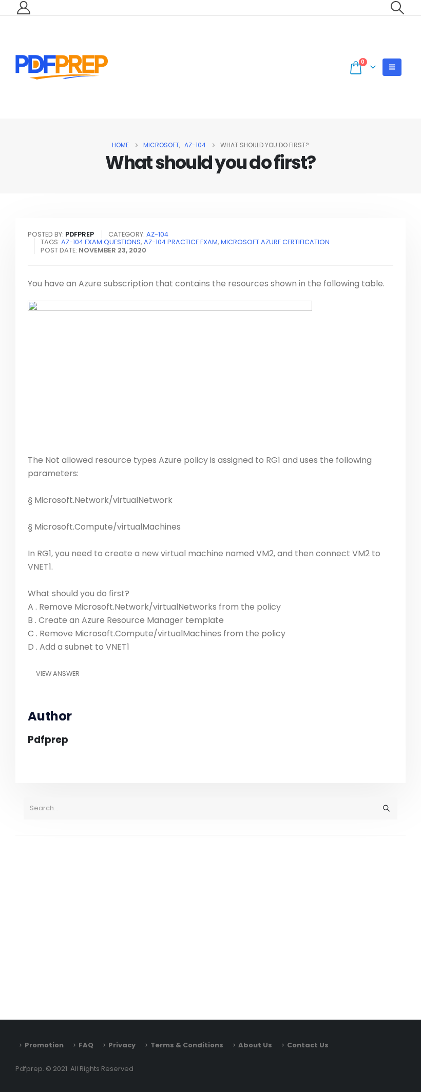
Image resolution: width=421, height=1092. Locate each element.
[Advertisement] (210, 923)
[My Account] (23, 7)
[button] (398, 7)
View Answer (58, 673)
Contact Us (308, 1045)
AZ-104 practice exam (181, 242)
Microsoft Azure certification (275, 242)
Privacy (122, 1045)
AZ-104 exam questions (101, 242)
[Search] (386, 808)
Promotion (44, 1045)
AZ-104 (157, 234)
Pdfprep (48, 740)
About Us (255, 1045)
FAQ (86, 1045)
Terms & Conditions (186, 1045)
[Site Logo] (61, 67)
